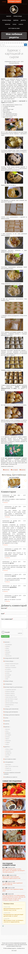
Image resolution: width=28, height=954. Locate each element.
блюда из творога (10, 693)
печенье (8, 736)
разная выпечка (9, 704)
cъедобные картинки (11, 689)
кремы (7, 756)
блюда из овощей (10, 691)
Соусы (14, 24)
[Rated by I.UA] (14, 929)
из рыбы (8, 677)
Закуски (8, 16)
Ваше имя (4, 608)
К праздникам (9, 762)
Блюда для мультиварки (12, 715)
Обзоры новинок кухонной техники (12, 773)
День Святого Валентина (12, 766)
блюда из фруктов (10, 695)
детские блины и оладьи (12, 699)
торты (7, 744)
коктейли (8, 754)
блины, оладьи (9, 749)
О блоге (4, 1)
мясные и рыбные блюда (12, 702)
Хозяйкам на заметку (11, 777)
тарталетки (8, 655)
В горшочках (8, 684)
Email (2, 613)
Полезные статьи (9, 903)
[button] (14, 483)
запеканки (8, 751)
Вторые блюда (6, 20)
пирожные (8, 740)
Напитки (7, 24)
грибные (8, 646)
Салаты (21, 24)
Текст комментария (6, 619)
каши (7, 678)
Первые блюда (17, 16)
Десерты (23, 20)
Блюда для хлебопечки (11, 709)
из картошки (9, 671)
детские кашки (9, 701)
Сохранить (6, 636)
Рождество (8, 770)
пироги (7, 738)
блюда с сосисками (10, 665)
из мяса (7, 673)
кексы (7, 731)
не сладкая (15, 469)
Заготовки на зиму (14, 28)
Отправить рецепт (14, 1)
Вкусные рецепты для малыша (14, 687)
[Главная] (14, 9)
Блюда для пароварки (11, 712)
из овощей (8, 675)
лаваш (7, 648)
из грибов (8, 669)
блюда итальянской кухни (12, 663)
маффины (8, 733)
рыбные (7, 654)
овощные (8, 652)
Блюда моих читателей (12, 658)
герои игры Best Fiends (11, 697)
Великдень (8, 764)
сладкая (8, 742)
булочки (23, 469)
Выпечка (15, 20)
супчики (7, 706)
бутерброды (9, 644)
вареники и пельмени (11, 667)
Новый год (8, 768)
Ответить (5, 502)
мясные (7, 650)
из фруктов (8, 753)
